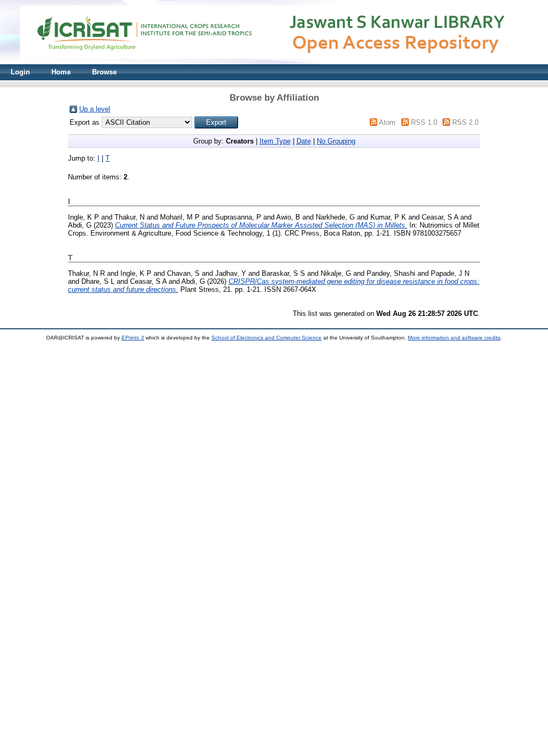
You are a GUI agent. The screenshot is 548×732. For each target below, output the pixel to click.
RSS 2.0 (465, 122)
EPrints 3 (132, 338)
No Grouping (336, 141)
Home (61, 72)
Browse (104, 72)
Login (20, 72)
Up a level (94, 109)
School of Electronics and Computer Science (266, 338)
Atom (387, 122)
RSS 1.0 (424, 122)
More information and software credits (454, 338)
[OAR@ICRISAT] (274, 62)
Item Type (275, 141)
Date (303, 141)
